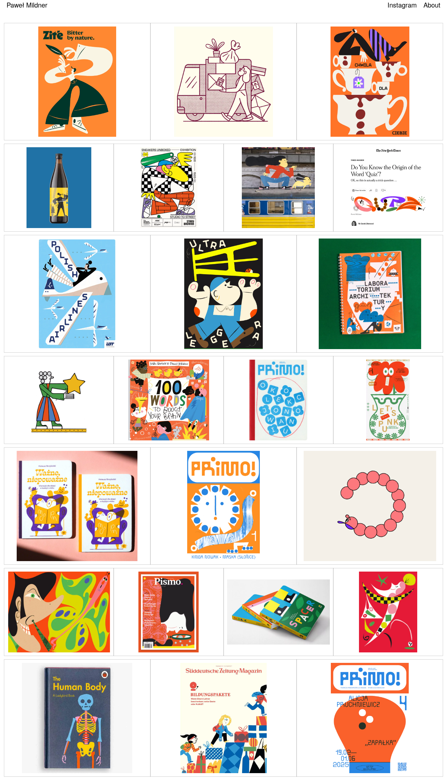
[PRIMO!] (278, 400)
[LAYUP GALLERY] (278, 188)
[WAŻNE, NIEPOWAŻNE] (77, 506)
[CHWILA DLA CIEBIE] (369, 81)
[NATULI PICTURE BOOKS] (278, 612)
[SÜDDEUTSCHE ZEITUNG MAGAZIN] (59, 400)
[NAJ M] (223, 81)
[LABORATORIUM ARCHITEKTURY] (369, 293)
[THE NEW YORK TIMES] (388, 188)
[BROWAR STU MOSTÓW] (59, 188)
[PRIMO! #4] (369, 718)
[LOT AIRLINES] (77, 293)
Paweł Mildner (27, 4)
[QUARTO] (169, 400)
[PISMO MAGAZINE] (59, 612)
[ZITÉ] (77, 81)
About (431, 4)
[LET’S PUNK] (388, 400)
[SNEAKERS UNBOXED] (169, 188)
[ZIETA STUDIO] (223, 293)
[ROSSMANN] (388, 612)
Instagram (402, 4)
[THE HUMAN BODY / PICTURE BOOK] (77, 718)
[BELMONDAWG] (369, 506)
